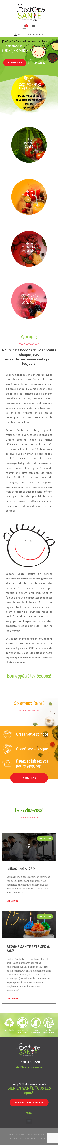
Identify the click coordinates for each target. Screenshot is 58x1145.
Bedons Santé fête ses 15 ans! (28, 949)
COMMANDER (15, 63)
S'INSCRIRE (39, 63)
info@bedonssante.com (29, 1068)
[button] (29, 778)
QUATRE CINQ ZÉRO (35, 1138)
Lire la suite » (13, 900)
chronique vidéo (21, 869)
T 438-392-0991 (29, 1062)
